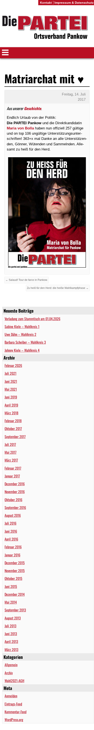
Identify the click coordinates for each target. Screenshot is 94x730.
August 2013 (13, 618)
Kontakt (46, 2)
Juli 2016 (10, 523)
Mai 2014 (11, 602)
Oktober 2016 (13, 499)
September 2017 (15, 436)
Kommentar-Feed (15, 711)
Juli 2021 (10, 373)
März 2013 (11, 649)
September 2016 (15, 507)
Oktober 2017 (13, 428)
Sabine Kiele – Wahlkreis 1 (22, 326)
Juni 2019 (11, 397)
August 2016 (13, 515)
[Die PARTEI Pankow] (47, 28)
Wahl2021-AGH (14, 680)
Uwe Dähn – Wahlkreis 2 (20, 334)
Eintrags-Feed (13, 704)
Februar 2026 (13, 365)
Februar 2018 (13, 420)
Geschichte (32, 108)
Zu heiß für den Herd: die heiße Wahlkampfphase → (58, 288)
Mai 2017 (10, 452)
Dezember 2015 (15, 562)
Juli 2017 (10, 444)
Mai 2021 (11, 389)
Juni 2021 (11, 381)
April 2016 (11, 539)
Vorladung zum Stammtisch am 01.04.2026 (32, 318)
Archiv (9, 672)
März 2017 (11, 460)
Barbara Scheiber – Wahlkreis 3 (25, 342)
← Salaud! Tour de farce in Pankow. (26, 279)
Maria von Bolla (20, 128)
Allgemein (11, 664)
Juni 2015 (11, 586)
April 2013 (11, 641)
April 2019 (11, 405)
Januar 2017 (12, 476)
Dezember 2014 (15, 594)
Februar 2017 (13, 468)
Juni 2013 (11, 633)
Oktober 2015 (13, 578)
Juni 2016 (11, 531)
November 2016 (15, 491)
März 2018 (11, 412)
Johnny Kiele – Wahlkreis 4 (22, 350)
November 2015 (15, 570)
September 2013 (15, 610)
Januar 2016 (12, 555)
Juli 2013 (10, 625)
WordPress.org (14, 719)
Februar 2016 (13, 546)
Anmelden (11, 695)
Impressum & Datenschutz (74, 2)
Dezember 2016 (15, 483)
